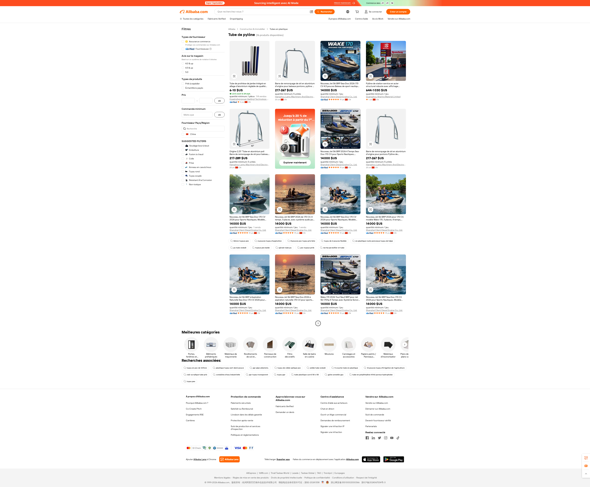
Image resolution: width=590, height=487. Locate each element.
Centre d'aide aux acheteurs (334, 403)
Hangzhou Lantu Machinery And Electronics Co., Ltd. (295, 96)
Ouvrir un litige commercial (333, 414)
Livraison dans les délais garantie (246, 414)
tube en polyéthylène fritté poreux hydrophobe (372, 375)
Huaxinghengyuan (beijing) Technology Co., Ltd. (249, 99)
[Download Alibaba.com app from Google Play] (393, 459)
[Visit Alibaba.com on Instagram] (385, 438)
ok (219, 100)
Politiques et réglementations (245, 435)
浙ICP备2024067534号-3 (373, 482)
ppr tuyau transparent (258, 375)
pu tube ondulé (239, 248)
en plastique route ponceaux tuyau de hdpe (374, 241)
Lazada (295, 473)
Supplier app (283, 459)
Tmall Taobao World (280, 473)
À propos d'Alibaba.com (198, 396)
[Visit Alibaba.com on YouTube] (392, 438)
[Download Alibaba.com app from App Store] (371, 459)
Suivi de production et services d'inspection (245, 427)
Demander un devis (285, 412)
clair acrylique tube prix (197, 375)
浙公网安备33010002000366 (345, 482)
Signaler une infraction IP (332, 426)
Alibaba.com (352, 459)
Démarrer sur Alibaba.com (377, 409)
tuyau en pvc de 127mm (197, 368)
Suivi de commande (374, 414)
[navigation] (203, 176)
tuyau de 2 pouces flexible (335, 241)
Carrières (190, 420)
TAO (319, 473)
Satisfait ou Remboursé (242, 409)
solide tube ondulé (318, 368)
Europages (339, 473)
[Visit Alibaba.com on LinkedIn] (373, 438)
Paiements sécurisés (241, 403)
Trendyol (328, 473)
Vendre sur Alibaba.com (376, 403)
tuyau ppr (281, 375)
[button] (311, 12)
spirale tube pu (285, 248)
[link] (586, 458)
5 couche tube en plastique (346, 368)
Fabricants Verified (284, 406)
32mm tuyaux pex (241, 241)
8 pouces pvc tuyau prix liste (303, 241)
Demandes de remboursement (335, 420)
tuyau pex (191, 381)
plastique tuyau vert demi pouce (230, 368)
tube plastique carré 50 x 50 (306, 375)
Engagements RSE (195, 414)
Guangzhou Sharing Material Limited (383, 96)
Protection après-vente (242, 420)
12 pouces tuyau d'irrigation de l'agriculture (386, 368)
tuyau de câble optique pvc (289, 368)
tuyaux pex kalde (262, 248)
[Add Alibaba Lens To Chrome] (229, 459)
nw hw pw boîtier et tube (333, 248)
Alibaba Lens (199, 459)
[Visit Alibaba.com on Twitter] (379, 438)
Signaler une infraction (331, 432)
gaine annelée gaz (335, 375)
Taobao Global (307, 473)
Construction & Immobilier (252, 29)
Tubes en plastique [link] (279, 29)
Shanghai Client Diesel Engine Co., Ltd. (339, 96)
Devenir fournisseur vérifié (378, 420)
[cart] (357, 12)
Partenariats (371, 426)
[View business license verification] (322, 482)
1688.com (263, 473)
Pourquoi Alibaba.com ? (197, 403)
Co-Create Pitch (194, 409)
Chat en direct (327, 409)
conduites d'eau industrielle (228, 375)
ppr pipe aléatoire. (261, 368)
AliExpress (251, 473)
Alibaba (231, 29)
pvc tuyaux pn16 (307, 248)
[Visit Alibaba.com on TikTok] (398, 438)
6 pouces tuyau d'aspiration (270, 241)
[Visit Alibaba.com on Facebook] (367, 438)
